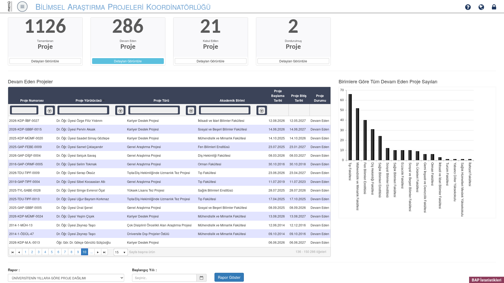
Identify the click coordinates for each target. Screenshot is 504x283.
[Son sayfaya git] (104, 251)
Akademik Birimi (232, 100)
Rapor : (14, 270)
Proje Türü (161, 100)
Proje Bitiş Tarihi (299, 98)
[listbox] (49, 110)
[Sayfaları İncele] (18, 251)
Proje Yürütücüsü (89, 100)
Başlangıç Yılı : (144, 270)
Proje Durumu (320, 98)
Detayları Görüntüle (45, 61)
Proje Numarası (32, 100)
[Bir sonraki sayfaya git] (97, 251)
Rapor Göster (229, 277)
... (91, 251)
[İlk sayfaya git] (12, 251)
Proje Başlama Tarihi (278, 96)
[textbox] (24, 110)
